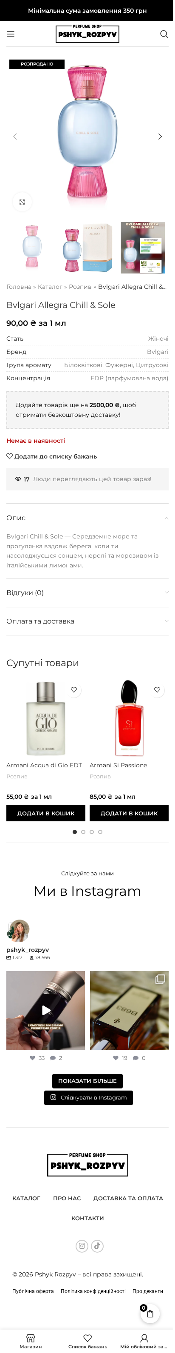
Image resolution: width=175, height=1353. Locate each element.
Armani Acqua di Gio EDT (44, 765)
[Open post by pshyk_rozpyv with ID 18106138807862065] (129, 1010)
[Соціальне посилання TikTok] (97, 1246)
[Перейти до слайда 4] (100, 832)
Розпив (80, 287)
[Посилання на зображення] (87, 1164)
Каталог (50, 287)
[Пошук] (164, 34)
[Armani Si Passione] (129, 718)
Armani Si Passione (118, 765)
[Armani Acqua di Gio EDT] (45, 718)
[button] (14, 136)
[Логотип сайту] (87, 33)
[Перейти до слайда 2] (83, 832)
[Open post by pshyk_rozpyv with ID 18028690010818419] (45, 1010)
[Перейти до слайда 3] (92, 832)
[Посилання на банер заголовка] (87, 10)
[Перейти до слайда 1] (75, 832)
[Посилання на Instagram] (82, 1246)
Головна (18, 287)
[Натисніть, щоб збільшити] (22, 201)
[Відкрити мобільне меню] (10, 34)
